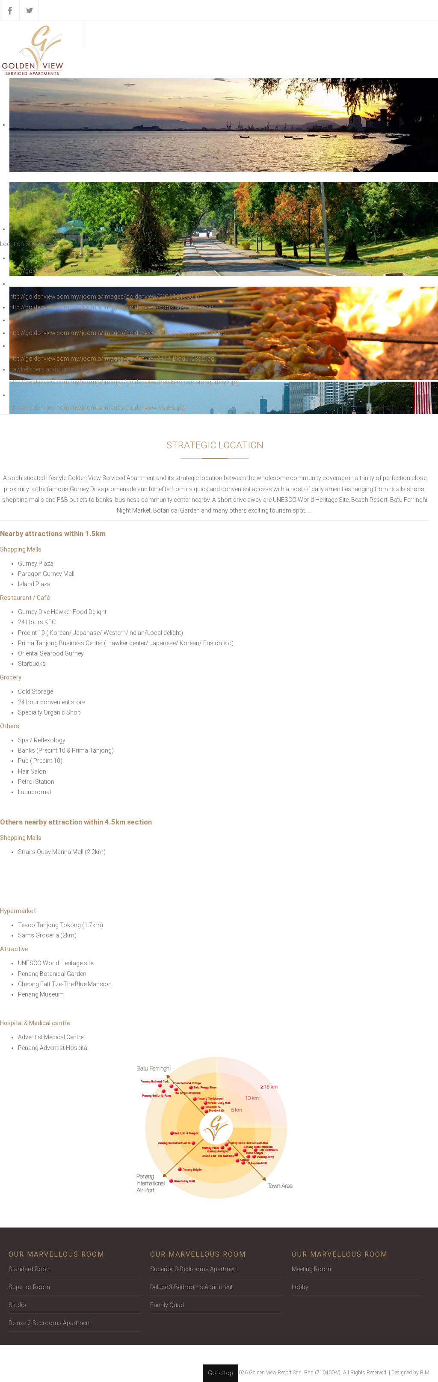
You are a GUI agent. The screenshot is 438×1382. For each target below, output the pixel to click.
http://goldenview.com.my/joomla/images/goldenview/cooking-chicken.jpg (111, 307)
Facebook (9, 10)
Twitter (29, 10)
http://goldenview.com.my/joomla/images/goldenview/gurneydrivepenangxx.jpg (117, 332)
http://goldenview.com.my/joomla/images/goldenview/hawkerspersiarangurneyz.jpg (124, 382)
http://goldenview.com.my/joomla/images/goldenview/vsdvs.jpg (97, 407)
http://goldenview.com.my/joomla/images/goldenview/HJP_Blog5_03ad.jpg (111, 358)
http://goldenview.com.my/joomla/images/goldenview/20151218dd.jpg (106, 296)
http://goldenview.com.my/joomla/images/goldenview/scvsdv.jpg (98, 270)
